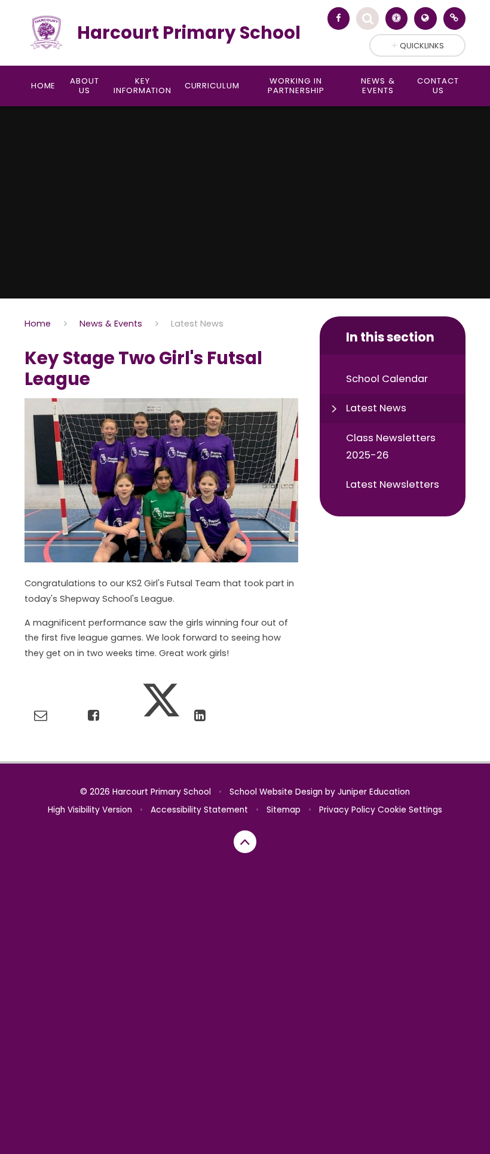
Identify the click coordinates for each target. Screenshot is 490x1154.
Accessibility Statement (199, 810)
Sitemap (284, 810)
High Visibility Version (90, 810)
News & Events (110, 324)
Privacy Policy (347, 810)
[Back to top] (245, 841)
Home (37, 324)
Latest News (197, 324)
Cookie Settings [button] (410, 810)
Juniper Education (374, 792)
